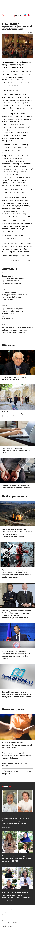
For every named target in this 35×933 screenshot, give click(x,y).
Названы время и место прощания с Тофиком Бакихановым (15, 378)
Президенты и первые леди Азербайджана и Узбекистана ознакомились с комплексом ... (12, 313)
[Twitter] (14, 261)
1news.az (8, 922)
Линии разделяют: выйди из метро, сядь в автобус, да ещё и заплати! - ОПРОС (16, 858)
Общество (4, 289)
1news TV (4, 815)
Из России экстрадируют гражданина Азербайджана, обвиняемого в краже (16, 486)
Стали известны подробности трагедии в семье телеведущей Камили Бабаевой (16, 755)
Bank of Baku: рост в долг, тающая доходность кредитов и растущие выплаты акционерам (17, 694)
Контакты (5, 916)
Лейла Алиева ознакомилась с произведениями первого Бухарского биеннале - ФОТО (16, 414)
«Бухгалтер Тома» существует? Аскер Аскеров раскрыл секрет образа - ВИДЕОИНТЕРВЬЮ (17, 820)
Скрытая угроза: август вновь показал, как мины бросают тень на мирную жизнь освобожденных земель (17, 532)
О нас (4, 914)
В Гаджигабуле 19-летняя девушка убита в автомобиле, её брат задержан (17, 745)
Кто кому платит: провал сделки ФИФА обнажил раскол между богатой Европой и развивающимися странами (17, 614)
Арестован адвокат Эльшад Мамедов (14, 764)
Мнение (4, 324)
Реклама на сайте (7, 910)
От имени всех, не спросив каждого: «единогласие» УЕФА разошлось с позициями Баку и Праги (16, 654)
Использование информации (11, 912)
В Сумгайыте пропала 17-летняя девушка (16, 772)
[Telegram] (18, 261)
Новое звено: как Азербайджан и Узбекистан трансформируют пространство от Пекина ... (17, 330)
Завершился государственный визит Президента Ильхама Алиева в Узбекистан (13, 279)
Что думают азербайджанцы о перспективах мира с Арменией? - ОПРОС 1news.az (16, 895)
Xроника (4, 272)
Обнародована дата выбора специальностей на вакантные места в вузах (16, 450)
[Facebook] (11, 261)
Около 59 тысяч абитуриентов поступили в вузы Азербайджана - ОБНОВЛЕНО (14, 296)
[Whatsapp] (16, 261)
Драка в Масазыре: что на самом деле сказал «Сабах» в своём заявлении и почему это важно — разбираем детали (17, 573)
